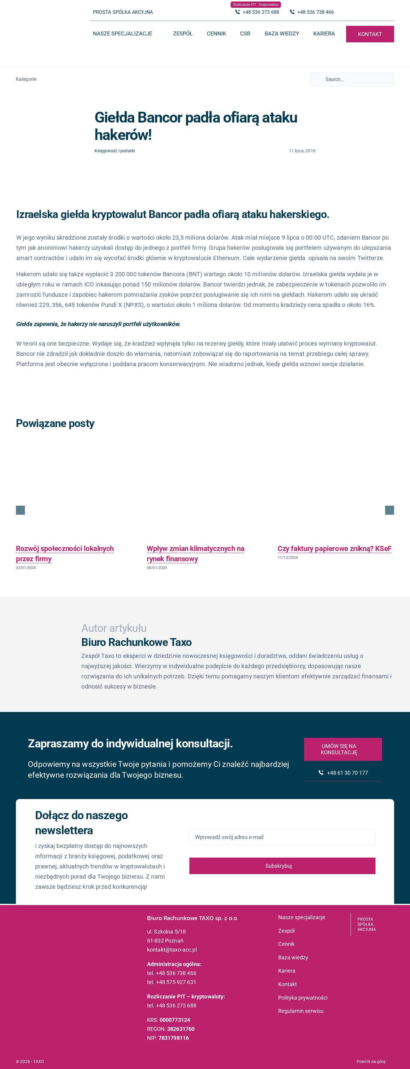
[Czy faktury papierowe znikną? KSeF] (336, 493)
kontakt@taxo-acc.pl (172, 949)
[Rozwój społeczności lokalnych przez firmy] (74, 493)
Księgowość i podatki (115, 150)
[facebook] (381, 12)
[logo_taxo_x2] (42, 16)
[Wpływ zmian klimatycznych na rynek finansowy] (205, 493)
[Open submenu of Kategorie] (39, 79)
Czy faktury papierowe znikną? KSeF (335, 548)
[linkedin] (391, 12)
